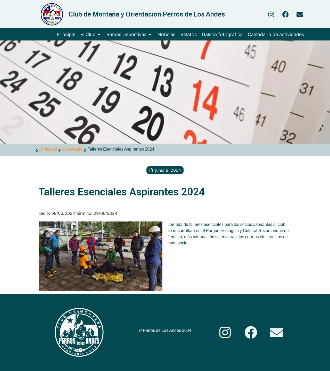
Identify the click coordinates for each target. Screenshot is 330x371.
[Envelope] (299, 14)
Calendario (72, 149)
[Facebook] (285, 14)
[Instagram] (271, 14)
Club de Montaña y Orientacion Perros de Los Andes (147, 14)
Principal (49, 149)
